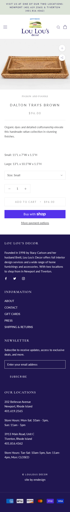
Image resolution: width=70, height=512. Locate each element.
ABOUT (9, 301)
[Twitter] (14, 278)
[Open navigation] (5, 27)
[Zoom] (62, 48)
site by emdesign (35, 479)
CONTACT (11, 307)
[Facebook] (5, 278)
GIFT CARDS (12, 314)
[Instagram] (23, 278)
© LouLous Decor (35, 474)
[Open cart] (65, 27)
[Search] (58, 27)
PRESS (8, 320)
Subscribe (18, 376)
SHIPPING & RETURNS (18, 327)
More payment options (35, 223)
